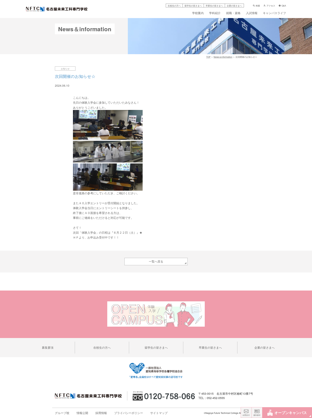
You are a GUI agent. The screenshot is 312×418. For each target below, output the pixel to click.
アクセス (270, 6)
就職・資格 (233, 13)
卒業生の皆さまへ (214, 5)
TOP (208, 56)
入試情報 (251, 13)
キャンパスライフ (274, 13)
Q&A (283, 6)
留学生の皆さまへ (193, 5)
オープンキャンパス (290, 412)
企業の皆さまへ (234, 5)
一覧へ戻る (156, 261)
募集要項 (47, 347)
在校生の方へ (174, 5)
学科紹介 (215, 13)
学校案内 (198, 13)
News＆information (223, 56)
